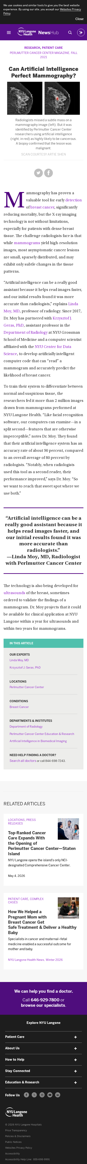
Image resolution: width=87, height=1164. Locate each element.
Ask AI (81, 32)
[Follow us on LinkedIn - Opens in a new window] (57, 1094)
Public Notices (13, 1142)
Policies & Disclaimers (18, 1136)
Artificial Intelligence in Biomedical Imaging (38, 741)
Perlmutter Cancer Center (27, 687)
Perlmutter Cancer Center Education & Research (42, 734)
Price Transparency (16, 1130)
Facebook (48, 173)
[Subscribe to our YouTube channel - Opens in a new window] (49, 1094)
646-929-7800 (45, 1000)
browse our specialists (43, 1005)
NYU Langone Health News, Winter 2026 (35, 959)
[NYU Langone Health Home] (26, 32)
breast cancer (42, 208)
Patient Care (52, 47)
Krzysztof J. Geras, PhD (25, 667)
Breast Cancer (19, 707)
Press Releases (22, 821)
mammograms (27, 243)
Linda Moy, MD (19, 660)
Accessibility (12, 1153)
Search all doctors (23, 761)
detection (73, 200)
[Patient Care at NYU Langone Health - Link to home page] (16, 1112)
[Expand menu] (75, 1037)
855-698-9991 (41, 1159)
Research (32, 47)
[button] (79, 19)
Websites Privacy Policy (18, 1147)
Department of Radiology (26, 333)
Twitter (38, 173)
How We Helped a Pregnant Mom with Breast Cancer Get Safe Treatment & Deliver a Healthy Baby (42, 922)
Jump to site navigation (9, 32)
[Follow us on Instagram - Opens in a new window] (42, 1094)
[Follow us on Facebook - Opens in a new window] (26, 1094)
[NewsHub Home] (49, 32)
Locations (16, 820)
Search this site (70, 32)
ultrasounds (14, 593)
